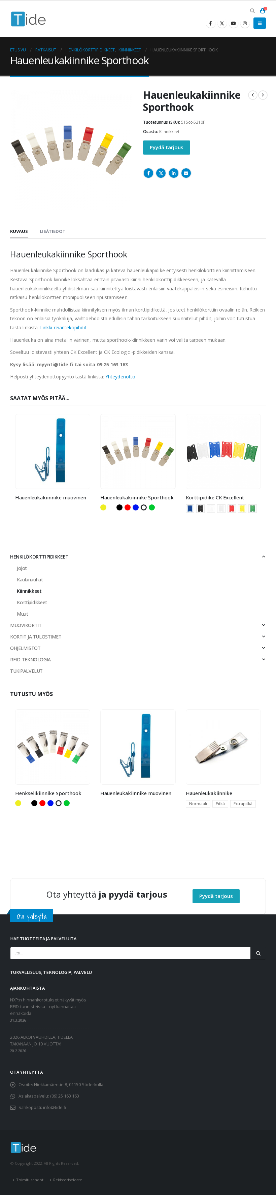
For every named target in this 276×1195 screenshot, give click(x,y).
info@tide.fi (54, 1107)
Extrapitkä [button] (243, 804)
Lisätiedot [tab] (53, 231)
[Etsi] (258, 953)
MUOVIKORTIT (25, 625)
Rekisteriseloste (67, 1179)
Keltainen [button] (103, 507)
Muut (22, 614)
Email (186, 173)
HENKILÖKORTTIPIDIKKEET (39, 556)
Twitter (161, 173)
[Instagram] (245, 23)
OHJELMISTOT (25, 648)
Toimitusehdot (29, 1179)
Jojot (22, 568)
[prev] (252, 95)
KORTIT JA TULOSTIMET (36, 636)
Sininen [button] (136, 507)
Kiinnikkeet (169, 131)
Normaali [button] (198, 804)
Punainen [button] (128, 507)
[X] (222, 23)
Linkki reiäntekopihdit (63, 327)
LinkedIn (173, 173)
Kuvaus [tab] (19, 231)
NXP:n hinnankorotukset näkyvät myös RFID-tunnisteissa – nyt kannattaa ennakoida (48, 1006)
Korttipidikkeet (32, 602)
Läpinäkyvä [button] (111, 507)
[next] (263, 95)
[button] (252, 11)
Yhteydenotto (120, 376)
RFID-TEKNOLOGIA (30, 659)
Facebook (148, 173)
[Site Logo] (28, 19)
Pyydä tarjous (166, 147)
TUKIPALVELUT (26, 671)
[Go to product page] (53, 452)
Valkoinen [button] (144, 507)
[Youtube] (233, 23)
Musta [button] (119, 507)
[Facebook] (210, 23)
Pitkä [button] (220, 804)
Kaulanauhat (30, 579)
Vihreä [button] (152, 507)
